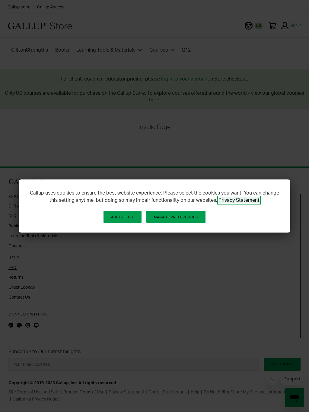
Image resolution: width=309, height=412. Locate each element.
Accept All (122, 217)
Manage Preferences (176, 217)
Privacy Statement (239, 200)
